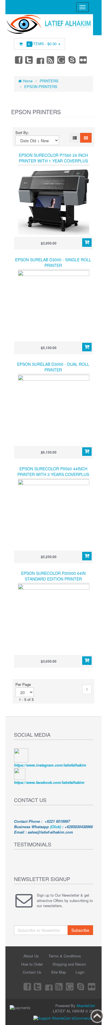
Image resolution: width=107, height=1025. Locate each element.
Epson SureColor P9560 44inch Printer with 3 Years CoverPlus (53, 471)
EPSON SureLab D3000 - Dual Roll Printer (53, 367)
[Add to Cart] (87, 242)
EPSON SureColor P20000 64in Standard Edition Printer (53, 576)
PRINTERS (49, 80)
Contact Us (32, 972)
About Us (31, 956)
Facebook (18, 59)
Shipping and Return (69, 964)
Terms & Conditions (65, 956)
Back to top (97, 1016)
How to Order (32, 964)
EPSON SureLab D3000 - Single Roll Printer (53, 262)
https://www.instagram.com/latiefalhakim (50, 765)
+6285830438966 (78, 826)
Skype (72, 59)
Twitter (29, 59)
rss (51, 59)
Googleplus (61, 59)
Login (80, 972)
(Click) (55, 826)
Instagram (40, 59)
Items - (43, 43)
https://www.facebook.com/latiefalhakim (49, 782)
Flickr (83, 59)
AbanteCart (85, 1005)
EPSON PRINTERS (40, 86)
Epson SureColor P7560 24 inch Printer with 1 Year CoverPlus (53, 158)
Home (27, 80)
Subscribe (80, 930)
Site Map (58, 972)
